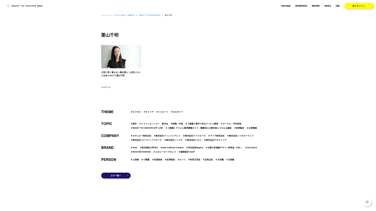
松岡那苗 (171, 159)
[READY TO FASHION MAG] (25, 6)
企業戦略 (253, 127)
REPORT (316, 6)
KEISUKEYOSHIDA (142, 151)
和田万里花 (195, 159)
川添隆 (231, 159)
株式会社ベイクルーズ (195, 135)
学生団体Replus (195, 147)
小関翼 (146, 159)
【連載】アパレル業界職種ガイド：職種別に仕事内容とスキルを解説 (199, 127)
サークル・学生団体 (232, 123)
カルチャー (178, 111)
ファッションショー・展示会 (154, 123)
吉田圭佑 (209, 159)
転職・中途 (178, 123)
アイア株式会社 (217, 135)
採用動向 (240, 127)
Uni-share (252, 147)
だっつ (182, 159)
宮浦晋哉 (158, 159)
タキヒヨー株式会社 (142, 135)
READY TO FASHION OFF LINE (148, 127)
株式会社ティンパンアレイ (168, 135)
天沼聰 (221, 159)
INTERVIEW (301, 6)
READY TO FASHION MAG (149, 15)
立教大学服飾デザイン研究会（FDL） (225, 147)
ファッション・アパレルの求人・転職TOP (118, 15)
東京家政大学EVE (150, 147)
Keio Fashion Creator (173, 147)
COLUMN (286, 6)
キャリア (149, 111)
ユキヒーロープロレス (165, 151)
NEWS (327, 6)
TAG (338, 6)
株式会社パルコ (194, 139)
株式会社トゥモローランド (241, 135)
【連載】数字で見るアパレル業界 (202, 123)
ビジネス (137, 111)
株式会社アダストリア (216, 139)
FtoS (135, 147)
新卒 (135, 123)
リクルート (163, 111)
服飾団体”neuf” (187, 151)
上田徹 (136, 159)
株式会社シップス (174, 139)
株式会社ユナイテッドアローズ (147, 139)
